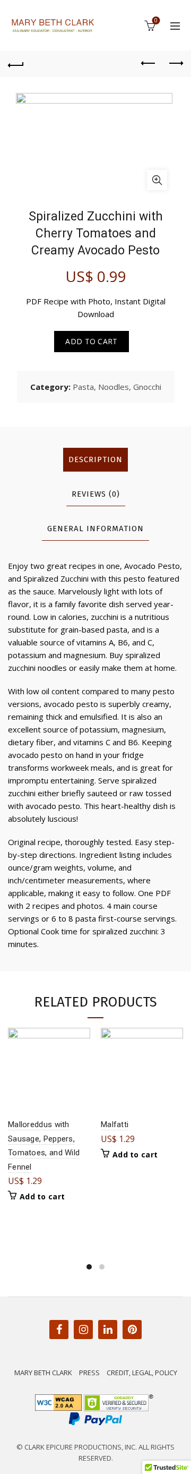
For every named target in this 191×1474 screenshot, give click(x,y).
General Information (95, 528)
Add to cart (91, 341)
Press (89, 1372)
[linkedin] (108, 1330)
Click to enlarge (157, 180)
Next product (175, 63)
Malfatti (114, 1124)
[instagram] (83, 1330)
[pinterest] (132, 1330)
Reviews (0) (96, 494)
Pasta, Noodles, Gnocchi (117, 386)
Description (95, 459)
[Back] (16, 63)
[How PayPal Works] (95, 1417)
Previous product (148, 63)
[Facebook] (59, 1330)
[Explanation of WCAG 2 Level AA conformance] (59, 1401)
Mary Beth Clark (43, 1372)
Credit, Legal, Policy (142, 1372)
